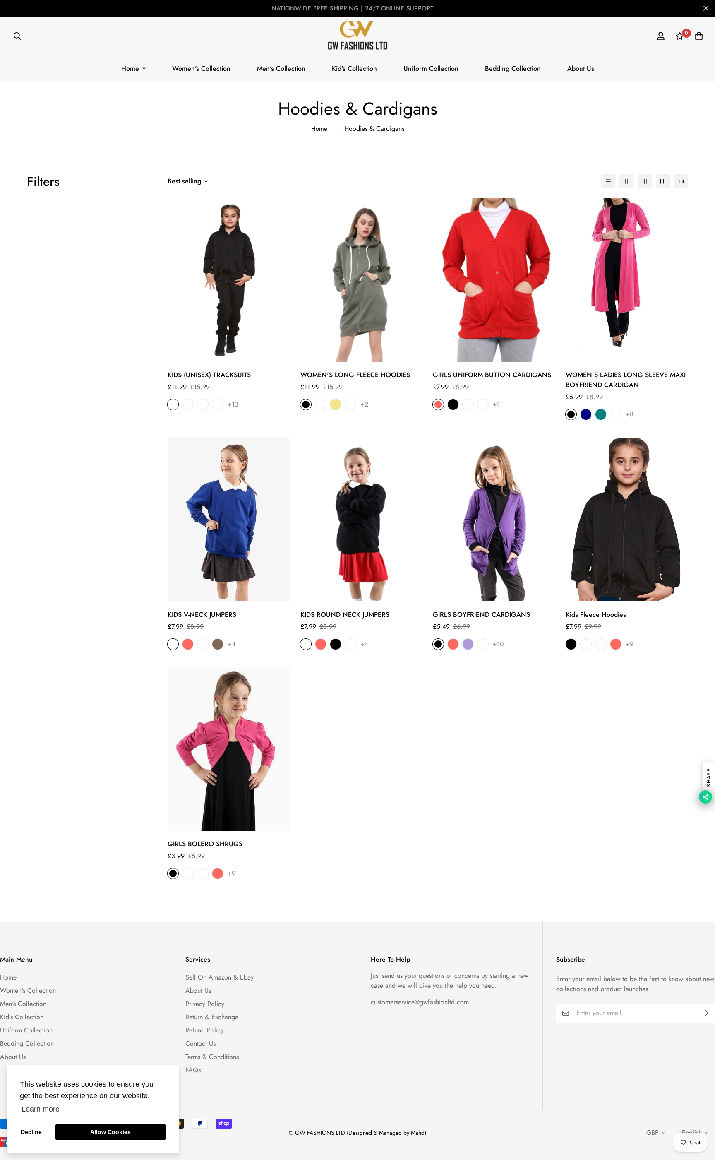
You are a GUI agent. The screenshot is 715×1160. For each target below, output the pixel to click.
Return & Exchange (211, 1017)
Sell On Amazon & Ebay (219, 977)
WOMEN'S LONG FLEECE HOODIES (355, 375)
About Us (580, 68)
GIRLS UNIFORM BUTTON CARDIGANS (492, 375)
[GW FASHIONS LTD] (358, 36)
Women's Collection (201, 68)
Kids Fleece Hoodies (596, 614)
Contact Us (200, 1043)
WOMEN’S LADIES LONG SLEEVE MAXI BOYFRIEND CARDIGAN (626, 380)
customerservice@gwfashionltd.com (420, 1002)
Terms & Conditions (212, 1056)
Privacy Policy (204, 1003)
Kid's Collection (354, 68)
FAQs (193, 1070)
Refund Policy (204, 1030)
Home (130, 68)
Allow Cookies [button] (110, 1132)
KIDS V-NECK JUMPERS (202, 614)
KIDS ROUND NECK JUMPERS (344, 614)
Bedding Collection (513, 68)
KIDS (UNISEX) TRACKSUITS (209, 375)
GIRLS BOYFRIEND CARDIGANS (481, 614)
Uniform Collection (430, 68)
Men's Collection (281, 68)
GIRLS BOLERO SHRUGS (205, 844)
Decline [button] (31, 1132)
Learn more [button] (41, 1109)
